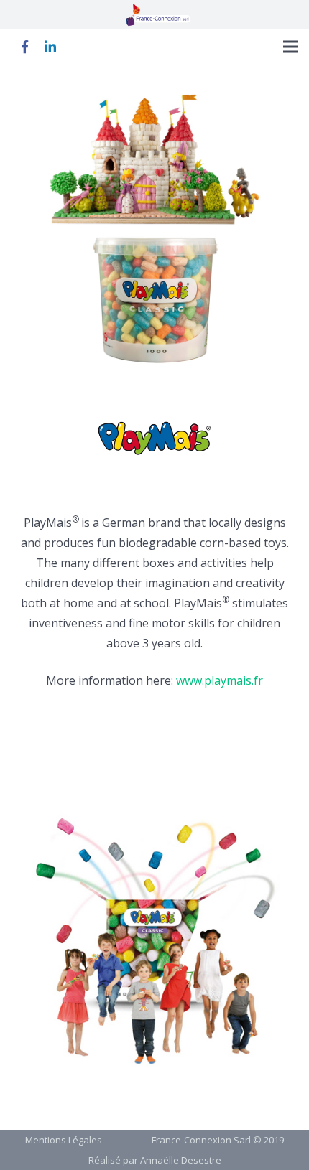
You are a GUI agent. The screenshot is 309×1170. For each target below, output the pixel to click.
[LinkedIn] (50, 47)
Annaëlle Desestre (180, 1159)
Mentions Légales (63, 1139)
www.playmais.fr (219, 680)
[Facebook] (24, 47)
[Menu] (290, 47)
